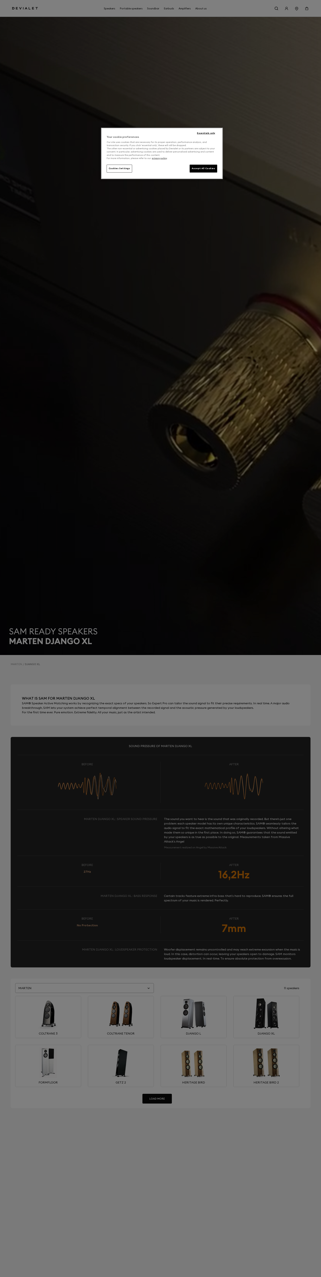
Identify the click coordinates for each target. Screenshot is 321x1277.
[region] (162, 153)
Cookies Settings (119, 168)
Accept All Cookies (203, 168)
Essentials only (206, 133)
